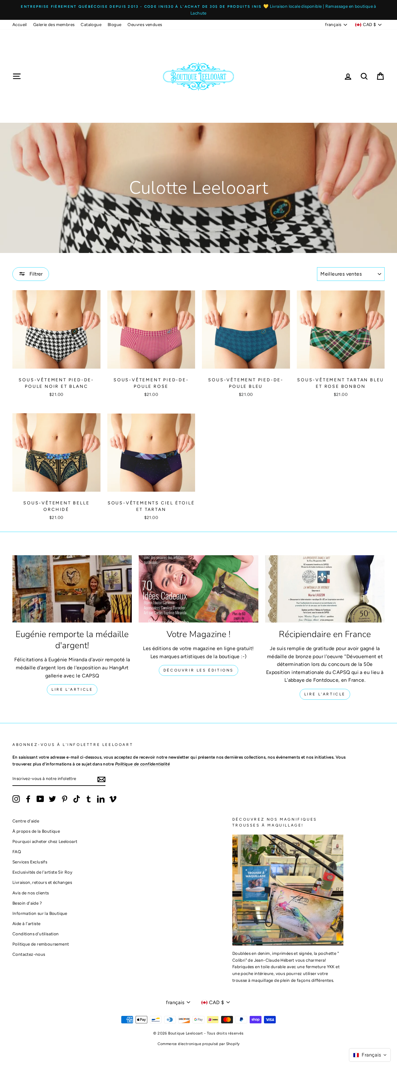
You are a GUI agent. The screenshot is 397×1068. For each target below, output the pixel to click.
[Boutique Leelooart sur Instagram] (16, 799)
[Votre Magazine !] (198, 589)
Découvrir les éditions (198, 670)
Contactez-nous (28, 954)
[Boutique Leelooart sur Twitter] (52, 799)
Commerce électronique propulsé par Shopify (199, 1044)
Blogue (114, 24)
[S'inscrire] (101, 779)
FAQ (16, 851)
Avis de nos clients (30, 892)
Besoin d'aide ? (27, 903)
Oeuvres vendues (144, 24)
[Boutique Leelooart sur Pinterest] (64, 799)
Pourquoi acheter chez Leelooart (44, 841)
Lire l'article (72, 689)
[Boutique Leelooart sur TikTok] (76, 799)
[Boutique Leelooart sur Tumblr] (88, 799)
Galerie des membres (54, 24)
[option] (198, 10)
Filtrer (35, 274)
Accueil (19, 24)
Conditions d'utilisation (35, 933)
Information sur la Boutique (39, 913)
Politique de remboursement (40, 944)
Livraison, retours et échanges (42, 882)
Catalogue (91, 24)
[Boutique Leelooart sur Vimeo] (113, 799)
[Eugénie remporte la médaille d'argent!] (72, 589)
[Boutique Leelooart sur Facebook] (28, 799)
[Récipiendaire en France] (325, 589)
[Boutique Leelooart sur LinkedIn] (101, 799)
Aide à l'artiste (26, 923)
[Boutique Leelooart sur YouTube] (40, 799)
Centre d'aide (25, 820)
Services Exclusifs (29, 861)
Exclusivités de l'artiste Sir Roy (42, 872)
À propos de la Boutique (36, 831)
